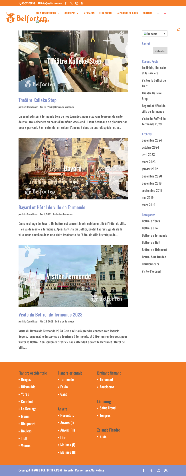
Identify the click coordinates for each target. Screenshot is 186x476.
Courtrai (27, 401)
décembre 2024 (152, 140)
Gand (63, 394)
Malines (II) (68, 452)
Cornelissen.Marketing (89, 470)
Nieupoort (28, 423)
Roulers (26, 431)
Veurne (26, 445)
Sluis (103, 436)
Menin (25, 416)
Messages (89, 13)
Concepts (69, 13)
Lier (63, 437)
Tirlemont (106, 379)
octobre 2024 (150, 147)
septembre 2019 (152, 190)
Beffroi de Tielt (151, 242)
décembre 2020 (152, 176)
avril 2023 (148, 154)
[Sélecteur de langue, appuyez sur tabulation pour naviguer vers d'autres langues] (154, 33)
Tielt (24, 438)
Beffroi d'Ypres (151, 220)
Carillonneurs (150, 264)
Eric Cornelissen (30, 107)
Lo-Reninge (28, 408)
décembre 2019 (151, 183)
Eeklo (64, 386)
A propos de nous (127, 13)
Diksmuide (28, 386)
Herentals (67, 415)
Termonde (67, 379)
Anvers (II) (67, 430)
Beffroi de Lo (150, 228)
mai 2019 (147, 197)
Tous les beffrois (46, 13)
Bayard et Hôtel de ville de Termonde (52, 207)
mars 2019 (148, 204)
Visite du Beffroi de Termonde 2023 (50, 314)
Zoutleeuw (107, 386)
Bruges (26, 379)
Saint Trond (108, 407)
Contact (147, 13)
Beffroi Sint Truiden (154, 256)
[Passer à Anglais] (165, 16)
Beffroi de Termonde (64, 107)
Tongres (105, 415)
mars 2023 (148, 161)
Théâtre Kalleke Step (37, 99)
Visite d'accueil (151, 271)
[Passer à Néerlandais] (158, 16)
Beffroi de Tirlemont (154, 249)
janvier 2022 (150, 168)
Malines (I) (67, 444)
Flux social (105, 13)
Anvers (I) (67, 422)
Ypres (25, 394)
